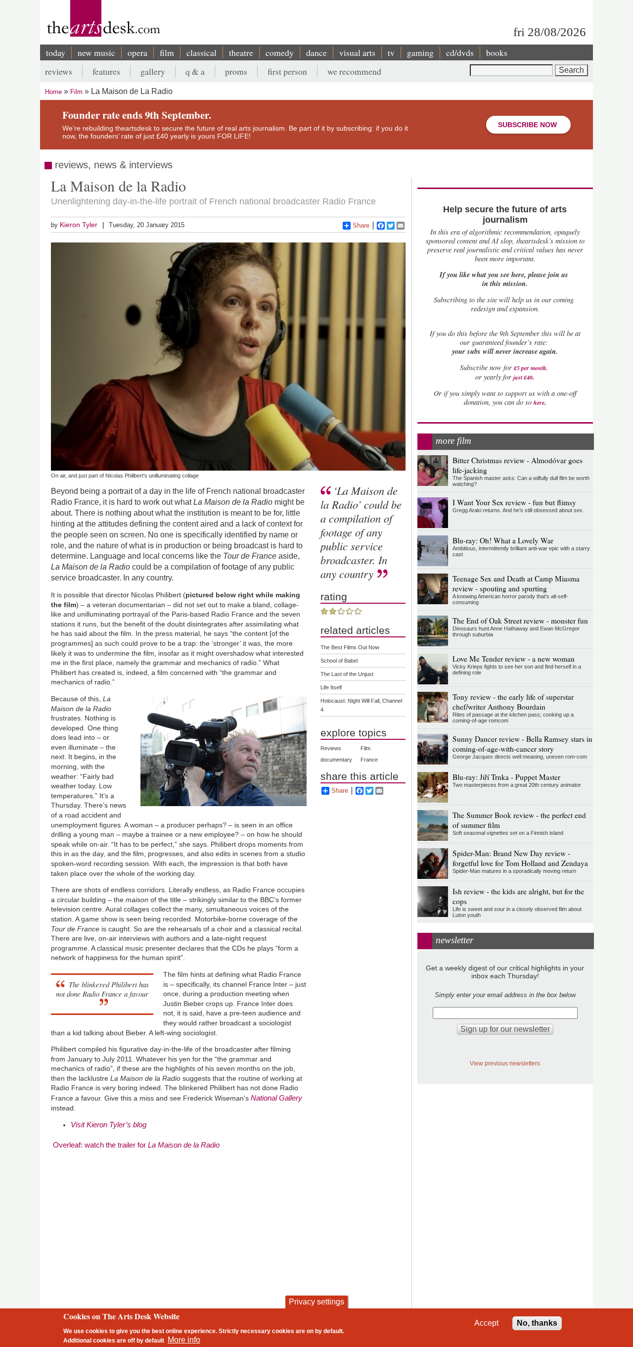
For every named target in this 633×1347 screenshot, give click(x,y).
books (496, 52)
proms (236, 71)
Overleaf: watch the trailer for (136, 1145)
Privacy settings (316, 1302)
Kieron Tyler (78, 225)
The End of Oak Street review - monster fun (520, 620)
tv (391, 52)
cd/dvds (460, 52)
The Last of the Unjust (346, 674)
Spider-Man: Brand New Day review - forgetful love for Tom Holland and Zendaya (520, 858)
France (369, 760)
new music (96, 52)
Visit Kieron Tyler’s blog (108, 1124)
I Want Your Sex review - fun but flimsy (514, 502)
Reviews (330, 748)
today (55, 52)
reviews (58, 71)
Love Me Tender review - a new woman (513, 659)
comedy (280, 52)
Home (53, 92)
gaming (420, 52)
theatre (241, 52)
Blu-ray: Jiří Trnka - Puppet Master (506, 777)
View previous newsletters (505, 1063)
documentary (336, 760)
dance (316, 52)
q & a (195, 71)
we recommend (354, 71)
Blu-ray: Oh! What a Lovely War (502, 540)
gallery (152, 71)
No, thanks (537, 1323)
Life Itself (331, 687)
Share (361, 225)
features (106, 71)
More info (184, 1340)
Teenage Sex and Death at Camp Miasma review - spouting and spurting (516, 583)
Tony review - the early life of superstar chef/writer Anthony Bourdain (513, 702)
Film (76, 92)
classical (201, 52)
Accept (486, 1323)
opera (137, 52)
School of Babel (339, 661)
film (167, 52)
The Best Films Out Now (349, 647)
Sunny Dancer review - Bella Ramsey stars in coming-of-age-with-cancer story (522, 744)
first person (287, 71)
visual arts (357, 52)
